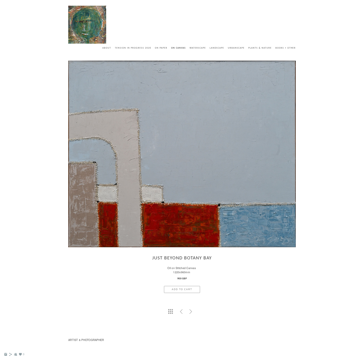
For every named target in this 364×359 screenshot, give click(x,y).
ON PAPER (161, 48)
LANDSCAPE (217, 48)
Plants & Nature (260, 48)
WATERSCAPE (198, 48)
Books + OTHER (285, 48)
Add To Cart (182, 289)
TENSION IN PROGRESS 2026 (133, 48)
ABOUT (106, 48)
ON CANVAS (178, 48)
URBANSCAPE (236, 48)
